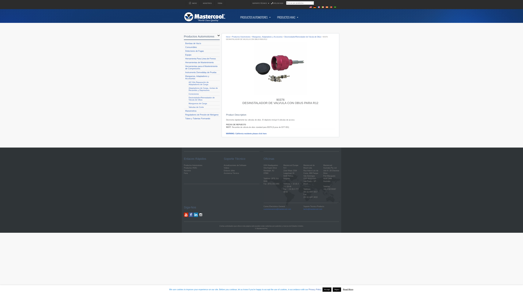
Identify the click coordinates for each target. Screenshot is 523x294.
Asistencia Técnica (231, 173)
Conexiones (194, 94)
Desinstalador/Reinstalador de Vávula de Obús (202, 99)
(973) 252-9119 (278, 3)
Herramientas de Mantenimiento (199, 62)
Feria (220, 3)
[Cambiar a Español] (327, 7)
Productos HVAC (286, 17)
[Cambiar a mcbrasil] (335, 7)
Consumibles (191, 47)
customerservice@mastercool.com (277, 209)
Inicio (194, 3)
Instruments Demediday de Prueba (200, 72)
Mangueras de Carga (198, 103)
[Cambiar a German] (315, 7)
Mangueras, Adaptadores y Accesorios (197, 77)
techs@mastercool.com (312, 209)
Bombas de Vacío (193, 43)
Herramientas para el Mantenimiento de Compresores (201, 67)
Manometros (191, 111)
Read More (348, 289)
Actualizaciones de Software (235, 165)
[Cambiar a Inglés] (310, 7)
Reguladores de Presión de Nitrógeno (201, 115)
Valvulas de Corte (196, 107)
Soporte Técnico (259, 3)
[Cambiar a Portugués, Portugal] (331, 7)
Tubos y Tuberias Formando (197, 118)
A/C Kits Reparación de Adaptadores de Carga (199, 83)
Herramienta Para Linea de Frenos (200, 58)
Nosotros (207, 3)
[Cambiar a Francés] (319, 7)
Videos (226, 168)
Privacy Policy (315, 289)
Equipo (188, 55)
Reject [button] (336, 290)
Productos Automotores (254, 17)
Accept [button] (327, 290)
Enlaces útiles (229, 171)
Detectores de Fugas (194, 51)
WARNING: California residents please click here (246, 134)
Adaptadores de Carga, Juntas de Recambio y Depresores (203, 89)
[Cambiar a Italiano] (323, 7)
